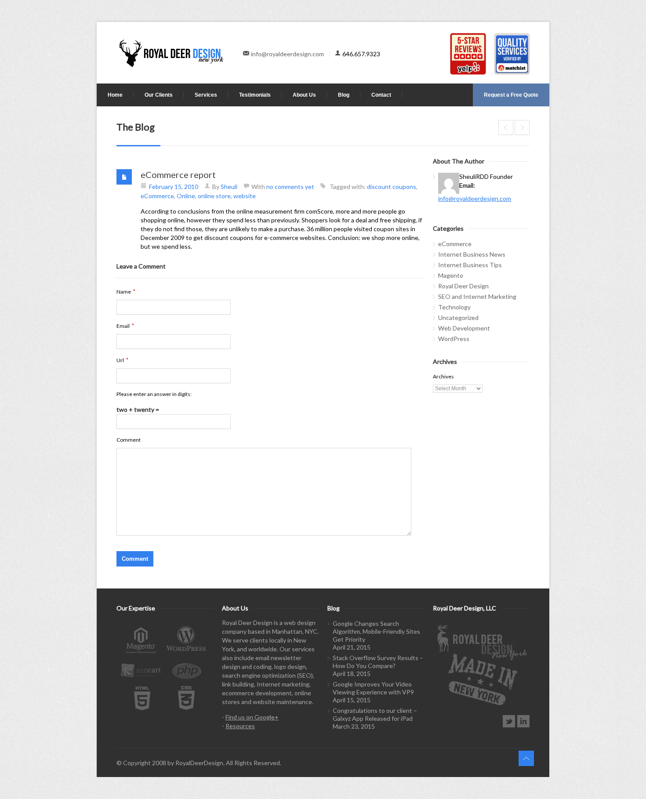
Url (122, 359)
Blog (343, 95)
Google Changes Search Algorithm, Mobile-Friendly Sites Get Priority (376, 631)
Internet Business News (471, 254)
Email (125, 325)
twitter (509, 721)
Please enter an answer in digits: (154, 394)
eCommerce (157, 196)
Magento (450, 275)
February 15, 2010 (173, 186)
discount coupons (391, 186)
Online (186, 196)
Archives (443, 376)
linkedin (523, 721)
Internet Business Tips (470, 265)
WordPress (453, 338)
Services (206, 95)
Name (125, 291)
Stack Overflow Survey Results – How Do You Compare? (378, 661)
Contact (381, 95)
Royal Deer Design (463, 286)
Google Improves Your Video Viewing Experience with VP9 (373, 688)
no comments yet (290, 186)
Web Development (464, 328)
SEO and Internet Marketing (477, 296)
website (244, 196)
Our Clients (159, 95)
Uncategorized (458, 317)
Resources (240, 726)
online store (214, 196)
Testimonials (255, 95)
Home (115, 95)
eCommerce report (178, 174)
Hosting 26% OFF (522, 127)
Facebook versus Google (505, 127)
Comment (128, 439)
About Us (304, 95)
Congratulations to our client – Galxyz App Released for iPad (375, 714)
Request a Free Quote (511, 95)
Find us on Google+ (252, 717)
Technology (454, 307)
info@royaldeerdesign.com (287, 54)
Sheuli (229, 186)
